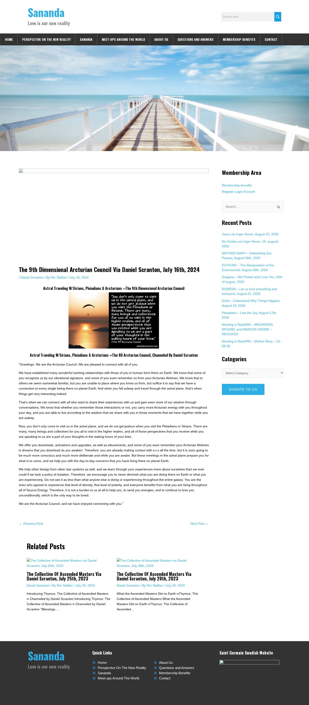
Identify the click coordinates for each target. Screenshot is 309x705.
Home (9, 39)
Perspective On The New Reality (46, 39)
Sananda (46, 12)
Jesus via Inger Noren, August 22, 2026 (250, 234)
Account (249, 191)
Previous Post (31, 523)
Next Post (199, 523)
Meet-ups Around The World (123, 39)
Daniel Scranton (32, 277)
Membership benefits (237, 185)
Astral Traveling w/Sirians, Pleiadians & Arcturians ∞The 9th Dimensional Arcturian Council (113, 288)
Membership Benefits (239, 39)
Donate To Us (243, 389)
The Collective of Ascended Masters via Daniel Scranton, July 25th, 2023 (64, 576)
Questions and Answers (196, 39)
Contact (271, 39)
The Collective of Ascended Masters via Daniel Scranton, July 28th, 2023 (154, 576)
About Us (161, 39)
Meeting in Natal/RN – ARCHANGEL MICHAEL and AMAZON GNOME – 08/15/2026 (247, 329)
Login (239, 191)
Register (228, 191)
